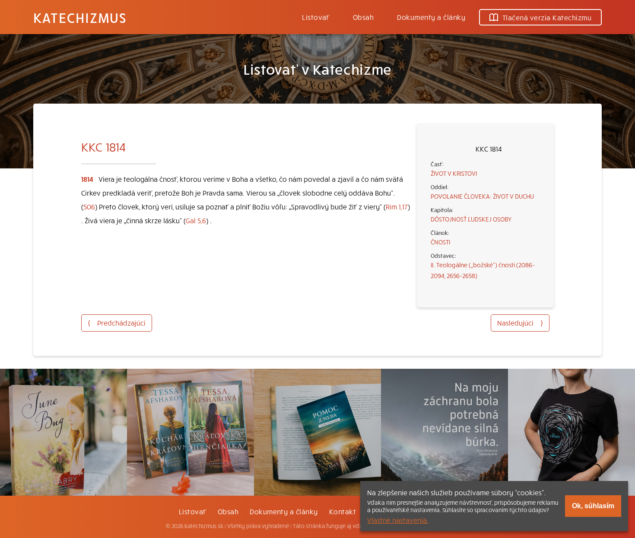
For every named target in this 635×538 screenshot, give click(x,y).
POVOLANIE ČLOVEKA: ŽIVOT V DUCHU (482, 196)
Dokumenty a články (431, 17)
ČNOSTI (440, 242)
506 (89, 206)
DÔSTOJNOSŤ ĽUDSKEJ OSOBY (471, 219)
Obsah (363, 17)
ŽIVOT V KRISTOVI (454, 173)
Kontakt (342, 511)
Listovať (316, 17)
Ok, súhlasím (593, 506)
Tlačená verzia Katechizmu (546, 17)
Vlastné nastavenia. (398, 520)
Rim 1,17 (397, 206)
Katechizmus (80, 17)
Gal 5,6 (196, 220)
